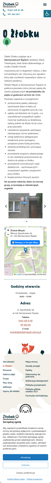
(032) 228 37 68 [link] (25, 321)
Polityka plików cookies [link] (16, 479)
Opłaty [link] (29, 370)
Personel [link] (7, 370)
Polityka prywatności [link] (34, 479)
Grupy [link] (6, 379)
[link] (11, 419)
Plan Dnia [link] (7, 383)
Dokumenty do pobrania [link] (33, 376)
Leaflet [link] (18, 274)
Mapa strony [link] (32, 362)
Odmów (25, 465)
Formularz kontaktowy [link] (37, 396)
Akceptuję (25, 457)
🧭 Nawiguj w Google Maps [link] (25, 242)
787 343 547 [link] (25, 325)
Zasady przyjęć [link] (33, 366)
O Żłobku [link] (7, 366)
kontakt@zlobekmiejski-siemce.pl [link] (25, 332)
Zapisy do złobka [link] (11, 391)
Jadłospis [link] (7, 387)
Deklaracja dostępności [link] (37, 381)
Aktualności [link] (8, 362)
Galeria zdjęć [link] (9, 374)
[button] (47, 13)
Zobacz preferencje (25, 472)
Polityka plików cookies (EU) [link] (33, 390)
